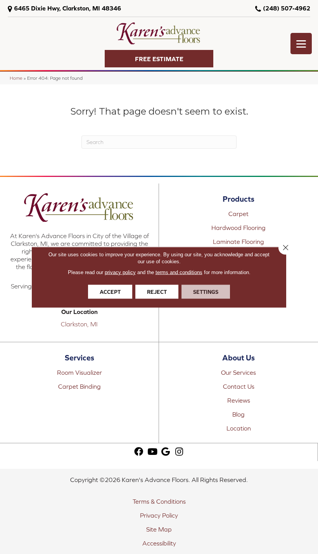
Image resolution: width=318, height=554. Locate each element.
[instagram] (179, 452)
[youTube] (152, 452)
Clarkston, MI (79, 324)
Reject (157, 291)
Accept (110, 291)
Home (16, 78)
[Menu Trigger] (301, 43)
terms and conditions (179, 272)
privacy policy (120, 272)
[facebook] (138, 452)
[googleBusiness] (165, 452)
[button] (159, 58)
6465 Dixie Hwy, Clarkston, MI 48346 (67, 8)
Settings (205, 291)
